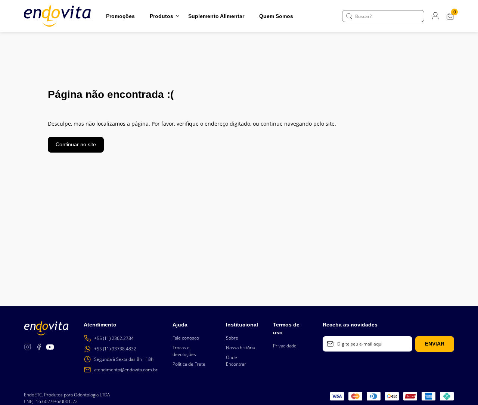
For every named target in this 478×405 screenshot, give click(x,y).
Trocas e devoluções (184, 351)
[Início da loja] (57, 16)
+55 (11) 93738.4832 (115, 349)
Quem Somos (276, 16)
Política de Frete (189, 364)
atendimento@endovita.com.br (126, 369)
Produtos (161, 16)
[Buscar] (349, 16)
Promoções (120, 16)
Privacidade (285, 346)
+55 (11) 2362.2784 (114, 338)
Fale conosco (186, 338)
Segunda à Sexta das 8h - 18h (123, 359)
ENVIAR (434, 344)
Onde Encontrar (236, 360)
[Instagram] (27, 348)
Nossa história (240, 347)
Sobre (232, 338)
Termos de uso (286, 328)
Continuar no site (76, 144)
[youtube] (50, 348)
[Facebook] (39, 348)
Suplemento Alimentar (216, 16)
